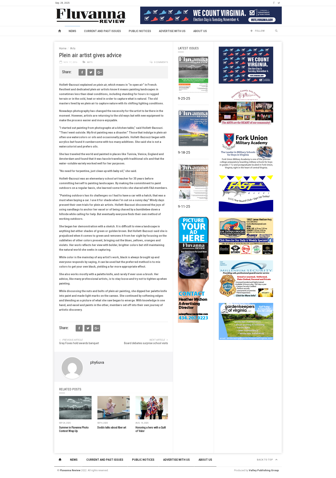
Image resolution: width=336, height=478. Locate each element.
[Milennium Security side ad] (246, 278)
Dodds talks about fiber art (111, 427)
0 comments (161, 62)
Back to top (265, 459)
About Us (200, 31)
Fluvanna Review (70, 470)
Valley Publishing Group (264, 470)
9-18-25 (184, 152)
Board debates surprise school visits (146, 343)
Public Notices (140, 31)
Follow (259, 31)
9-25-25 (184, 98)
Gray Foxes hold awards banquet (79, 343)
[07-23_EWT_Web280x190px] (246, 235)
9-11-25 (184, 206)
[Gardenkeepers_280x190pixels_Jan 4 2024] (246, 321)
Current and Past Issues (102, 31)
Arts (72, 48)
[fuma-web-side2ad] (246, 150)
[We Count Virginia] (211, 15)
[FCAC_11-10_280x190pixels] (246, 107)
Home (62, 48)
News (72, 31)
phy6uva (97, 362)
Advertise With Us (172, 31)
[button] (276, 31)
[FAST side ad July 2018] (246, 193)
